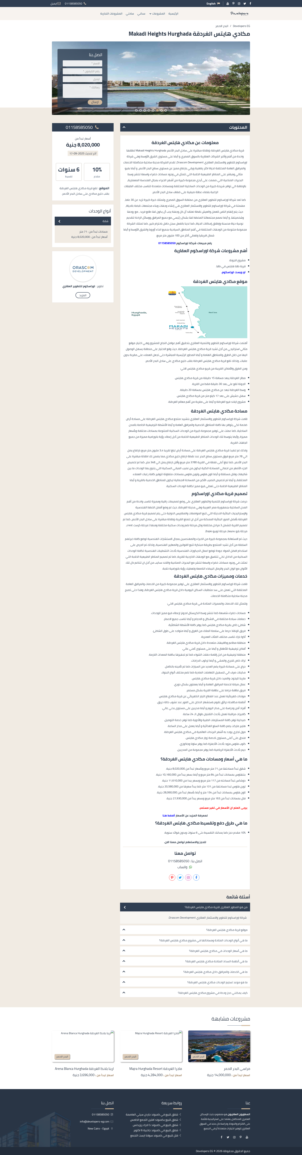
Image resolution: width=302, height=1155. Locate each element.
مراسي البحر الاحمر (237, 1068)
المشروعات (158, 13)
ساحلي (130, 13)
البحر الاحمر (198, 1056)
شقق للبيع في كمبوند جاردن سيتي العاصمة (152, 1114)
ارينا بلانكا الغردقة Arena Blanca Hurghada (84, 1068)
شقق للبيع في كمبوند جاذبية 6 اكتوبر (156, 1130)
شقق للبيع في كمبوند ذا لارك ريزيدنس (155, 1125)
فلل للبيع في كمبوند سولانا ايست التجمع (154, 1135)
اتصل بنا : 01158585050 (185, 861)
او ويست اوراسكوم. (233, 272)
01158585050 (80, 127)
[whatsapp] (299, 597)
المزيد (82, 295)
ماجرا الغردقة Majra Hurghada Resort (155, 1068)
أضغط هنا (169, 815)
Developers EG (204, 1151)
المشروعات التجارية (111, 13)
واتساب (182, 867)
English (211, 3)
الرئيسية (173, 13)
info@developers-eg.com (95, 1121)
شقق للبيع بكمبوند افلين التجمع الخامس (154, 1119)
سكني (141, 13)
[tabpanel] (151, 78)
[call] (299, 590)
